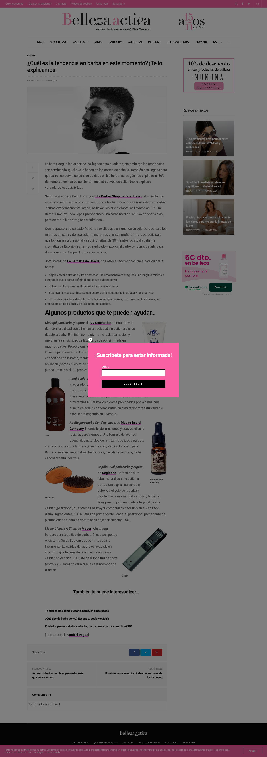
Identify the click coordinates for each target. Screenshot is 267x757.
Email (105, 367)
